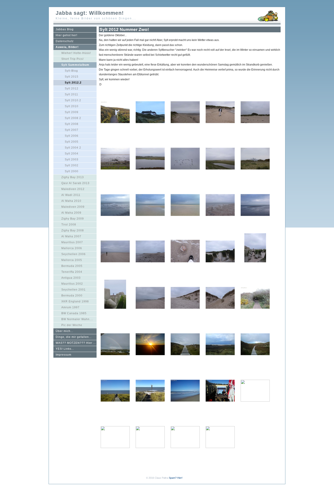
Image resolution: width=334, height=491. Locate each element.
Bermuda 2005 (71, 266)
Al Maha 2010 (71, 200)
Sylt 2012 (71, 88)
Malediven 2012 (73, 189)
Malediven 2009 (73, 206)
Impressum (63, 354)
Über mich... (64, 331)
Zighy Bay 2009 (72, 218)
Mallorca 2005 (71, 260)
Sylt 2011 (71, 94)
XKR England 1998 (75, 301)
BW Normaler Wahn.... (77, 319)
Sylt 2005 (71, 141)
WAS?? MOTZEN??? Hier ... (76, 342)
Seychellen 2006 (73, 254)
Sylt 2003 (71, 159)
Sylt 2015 (71, 76)
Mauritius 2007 (72, 242)
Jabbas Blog (65, 29)
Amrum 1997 (70, 307)
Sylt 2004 (71, 153)
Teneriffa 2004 (71, 271)
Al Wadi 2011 (70, 195)
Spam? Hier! (175, 477)
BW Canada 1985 (74, 313)
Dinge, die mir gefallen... (74, 337)
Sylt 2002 (71, 165)
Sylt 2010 (71, 106)
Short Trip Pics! (72, 59)
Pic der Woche (71, 325)
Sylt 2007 (71, 130)
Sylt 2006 (71, 135)
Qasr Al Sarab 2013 (75, 183)
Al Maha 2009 (71, 212)
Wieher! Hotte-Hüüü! (76, 53)
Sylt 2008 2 (73, 118)
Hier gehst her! (66, 35)
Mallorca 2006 (71, 248)
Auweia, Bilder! (67, 47)
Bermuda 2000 (71, 295)
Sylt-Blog (71, 70)
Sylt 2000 (71, 171)
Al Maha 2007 (71, 236)
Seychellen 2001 (73, 289)
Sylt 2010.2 (73, 100)
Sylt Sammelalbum (75, 64)
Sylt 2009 (71, 112)
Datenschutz (65, 41)
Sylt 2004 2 (73, 147)
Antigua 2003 (71, 277)
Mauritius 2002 (72, 283)
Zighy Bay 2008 (72, 230)
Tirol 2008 (68, 224)
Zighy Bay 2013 (72, 177)
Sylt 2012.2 (73, 82)
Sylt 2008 (71, 124)
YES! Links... (65, 348)
